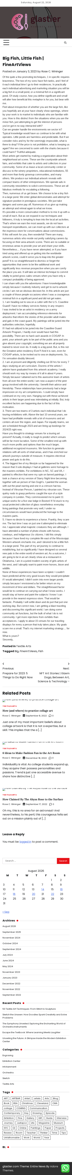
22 (52, 894)
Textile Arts (23, 646)
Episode (50, 1113)
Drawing (37, 1113)
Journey (8, 1122)
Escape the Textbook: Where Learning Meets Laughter (31, 1032)
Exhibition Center (11, 1061)
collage (8, 1108)
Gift (40, 1118)
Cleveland (42, 1103)
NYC (6, 1127)
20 (33, 894)
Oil (13, 1127)
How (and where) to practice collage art (28, 710)
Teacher (31, 1132)
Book (6, 1103)
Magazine (44, 1122)
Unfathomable (12, 1137)
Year (46, 1137)
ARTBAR (16, 1098)
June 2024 (8, 960)
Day (26, 1113)
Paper (48, 1127)
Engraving (8, 1055)
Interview (62, 1118)
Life (32, 1122)
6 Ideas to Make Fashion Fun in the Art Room (31, 753)
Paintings (36, 1127)
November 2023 (11, 972)
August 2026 (9, 926)
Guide (49, 1118)
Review (8, 1132)
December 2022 (11, 983)
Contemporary (12, 1113)
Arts (47, 1098)
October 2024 (10, 943)
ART (6, 1098)
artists (37, 1098)
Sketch (6, 1078)
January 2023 (10, 977)
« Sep (6, 912)
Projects (60, 1127)
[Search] (65, 42)
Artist (27, 1098)
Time (54, 1132)
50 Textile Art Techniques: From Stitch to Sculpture (29, 1008)
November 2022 (11, 989)
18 (14, 894)
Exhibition (9, 1118)
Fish (40, 651)
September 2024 (12, 949)
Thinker (44, 1132)
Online (22, 1127)
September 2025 (12, 932)
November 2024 (11, 937)
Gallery (30, 1118)
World (36, 1137)
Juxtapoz (22, 1122)
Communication (38, 1108)
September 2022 (12, 994)
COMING (20, 1108)
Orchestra (8, 1072)
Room (19, 1132)
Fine (20, 1118)
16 (61, 889)
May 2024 (8, 966)
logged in (25, 842)
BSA (15, 1103)
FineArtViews (28, 651)
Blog (55, 1098)
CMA (54, 1103)
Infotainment (9, 1066)
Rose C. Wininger (52, 71)
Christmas (27, 1103)
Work (26, 1137)
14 (43, 889)
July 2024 (8, 954)
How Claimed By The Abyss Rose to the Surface (33, 799)
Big (16, 651)
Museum (58, 1122)
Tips (63, 1132)
